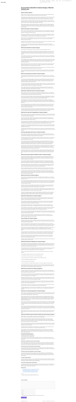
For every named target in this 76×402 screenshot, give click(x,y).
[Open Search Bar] (40, 3)
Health (22, 373)
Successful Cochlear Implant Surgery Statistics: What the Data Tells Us (30, 375)
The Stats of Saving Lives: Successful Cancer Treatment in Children (30, 374)
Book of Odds (3, 2)
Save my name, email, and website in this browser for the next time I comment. (33, 395)
